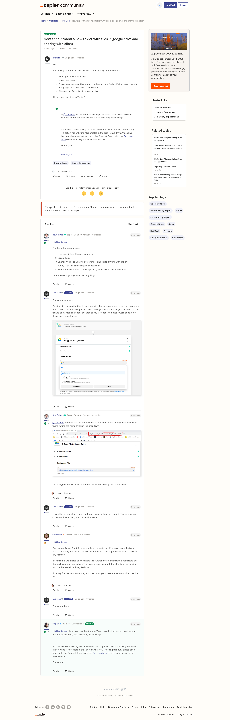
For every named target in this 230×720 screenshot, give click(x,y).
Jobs (143, 707)
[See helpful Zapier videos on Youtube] (69, 707)
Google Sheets (157, 204)
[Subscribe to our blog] (58, 707)
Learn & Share (63, 13)
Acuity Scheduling (81, 163)
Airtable (168, 231)
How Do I (65, 21)
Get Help (45, 13)
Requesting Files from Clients (165, 166)
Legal (181, 714)
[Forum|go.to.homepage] (62, 5)
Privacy (190, 714)
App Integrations (185, 707)
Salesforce (177, 237)
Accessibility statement (125, 695)
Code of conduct (162, 107)
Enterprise (154, 707)
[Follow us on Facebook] (47, 707)
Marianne (57, 57)
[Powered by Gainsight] (115, 690)
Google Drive (60, 163)
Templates (168, 707)
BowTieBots (58, 234)
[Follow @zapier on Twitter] (63, 707)
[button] (170, 5)
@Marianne (69, 114)
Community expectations (166, 116)
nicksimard (57, 534)
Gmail (179, 210)
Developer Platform (118, 707)
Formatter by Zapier (160, 217)
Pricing (93, 707)
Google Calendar (158, 237)
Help (102, 707)
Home (43, 21)
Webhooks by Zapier (160, 210)
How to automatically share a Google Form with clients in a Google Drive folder (168, 177)
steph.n (55, 623)
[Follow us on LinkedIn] (53, 707)
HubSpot (154, 231)
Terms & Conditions (104, 695)
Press (135, 707)
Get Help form (100, 653)
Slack (171, 224)
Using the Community (164, 112)
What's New (84, 13)
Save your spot (160, 86)
